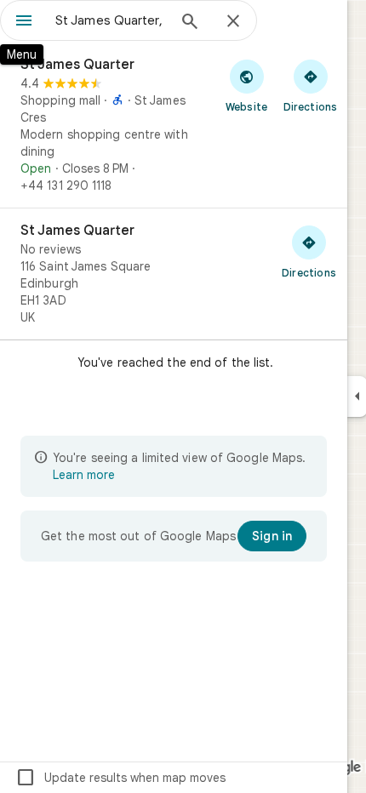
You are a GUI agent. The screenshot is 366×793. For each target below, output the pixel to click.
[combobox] (110, 20)
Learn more (84, 474)
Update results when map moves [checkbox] (120, 777)
